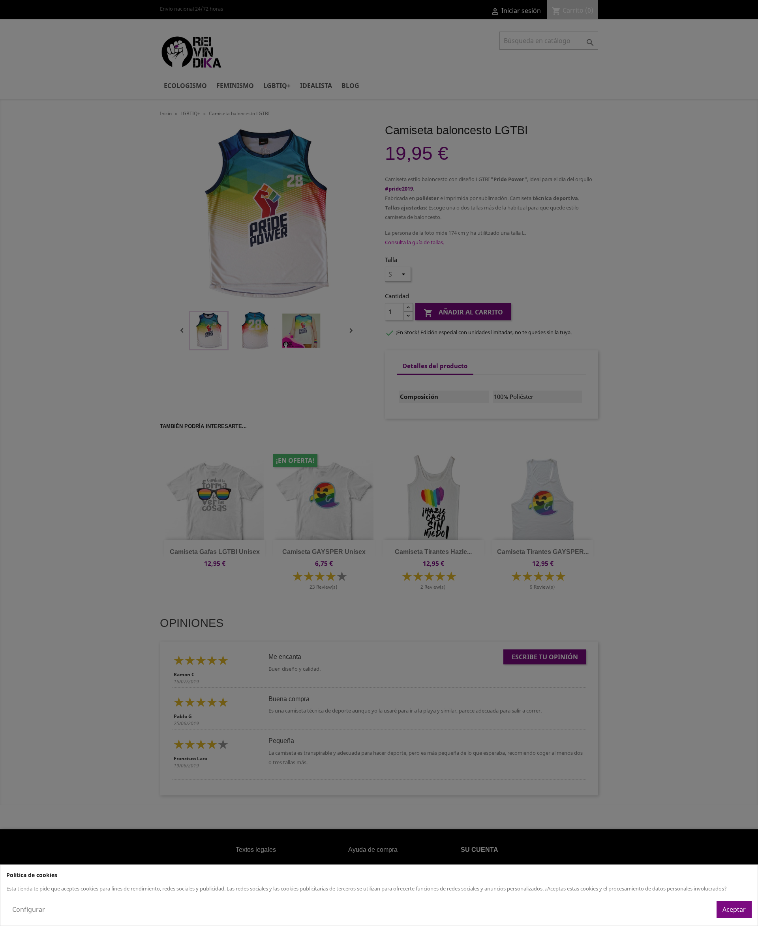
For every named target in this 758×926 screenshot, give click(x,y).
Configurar (28, 909)
